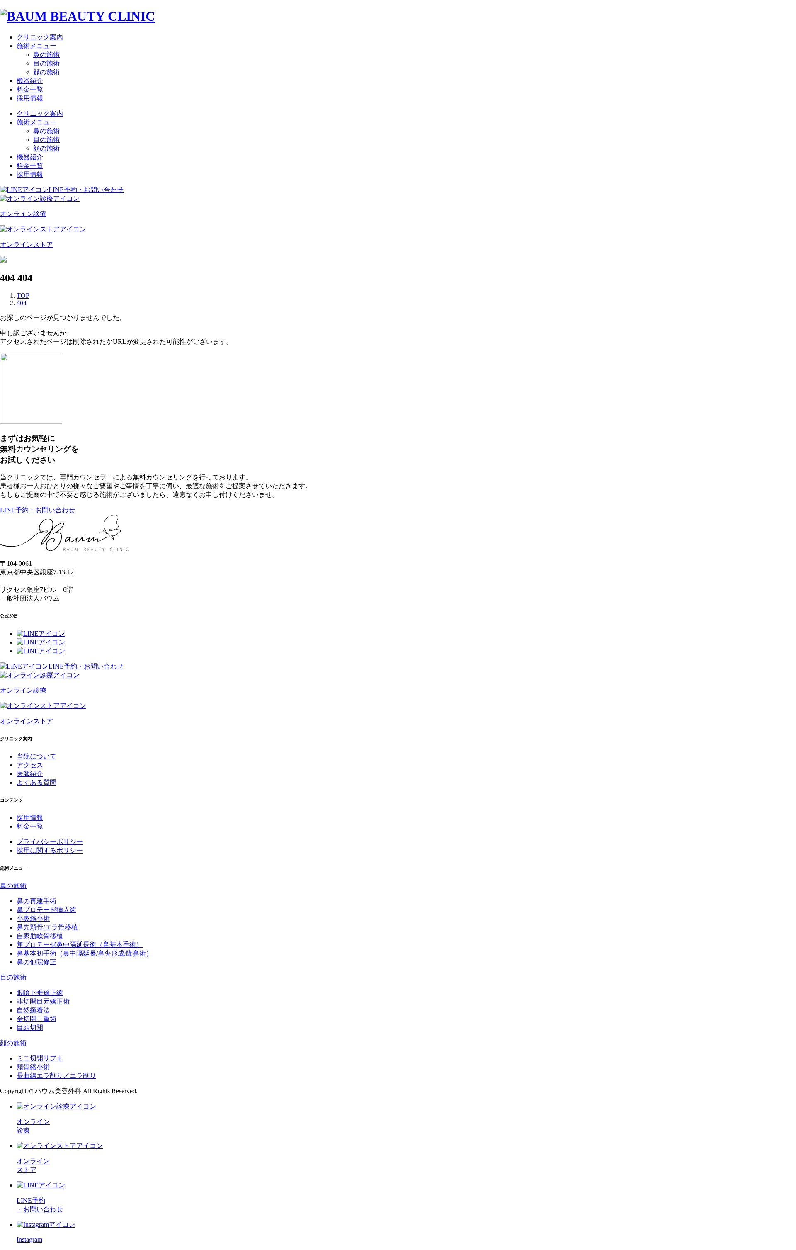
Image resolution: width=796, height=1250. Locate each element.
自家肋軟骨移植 (40, 935)
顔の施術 (46, 71)
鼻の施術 (46, 54)
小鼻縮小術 (33, 918)
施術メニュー (36, 45)
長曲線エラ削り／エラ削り (56, 1075)
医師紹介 (30, 773)
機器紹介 (30, 80)
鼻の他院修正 (36, 961)
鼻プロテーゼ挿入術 (46, 909)
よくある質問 (36, 782)
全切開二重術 (36, 1018)
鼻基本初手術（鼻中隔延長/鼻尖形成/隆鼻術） (85, 953)
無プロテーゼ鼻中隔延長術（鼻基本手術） (80, 944)
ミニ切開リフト (40, 1058)
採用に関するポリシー (50, 850)
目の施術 (46, 63)
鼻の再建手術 (36, 901)
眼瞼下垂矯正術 (40, 992)
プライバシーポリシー (50, 841)
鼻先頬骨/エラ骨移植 (47, 927)
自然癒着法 (33, 1010)
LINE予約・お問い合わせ (86, 189)
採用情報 (30, 98)
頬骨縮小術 (33, 1066)
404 (22, 302)
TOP (23, 295)
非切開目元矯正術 (43, 1001)
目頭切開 (30, 1027)
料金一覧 (30, 89)
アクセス (30, 764)
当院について (36, 756)
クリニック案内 (40, 37)
